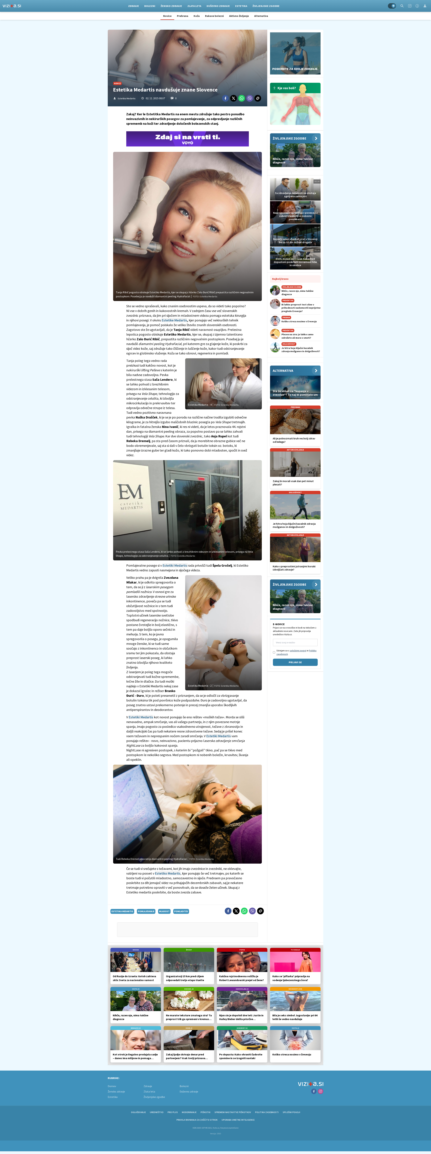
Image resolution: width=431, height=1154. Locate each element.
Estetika (241, 6)
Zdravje (133, 6)
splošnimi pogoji (298, 650)
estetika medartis (122, 911)
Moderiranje (189, 1112)
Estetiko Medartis (167, 873)
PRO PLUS (173, 1112)
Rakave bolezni (214, 16)
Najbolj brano (280, 278)
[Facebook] (417, 6)
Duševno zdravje (218, 6)
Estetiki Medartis (175, 565)
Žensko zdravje (171, 6)
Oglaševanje (138, 1112)
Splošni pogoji (291, 1112)
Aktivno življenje (239, 16)
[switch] (392, 6)
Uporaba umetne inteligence (238, 1119)
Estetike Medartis (174, 320)
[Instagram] (409, 6)
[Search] (402, 6)
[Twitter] (233, 98)
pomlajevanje (146, 911)
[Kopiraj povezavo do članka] (257, 98)
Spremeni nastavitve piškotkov (232, 1112)
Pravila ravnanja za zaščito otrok (197, 1119)
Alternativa (261, 16)
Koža (197, 16)
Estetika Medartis (127, 98)
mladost (164, 911)
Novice (167, 16)
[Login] (425, 6)
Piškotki (205, 1112)
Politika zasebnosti (267, 1112)
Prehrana (182, 16)
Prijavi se (295, 662)
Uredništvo (156, 1112)
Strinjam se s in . (296, 652)
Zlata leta (194, 6)
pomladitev (181, 911)
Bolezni (149, 6)
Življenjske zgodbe (266, 6)
